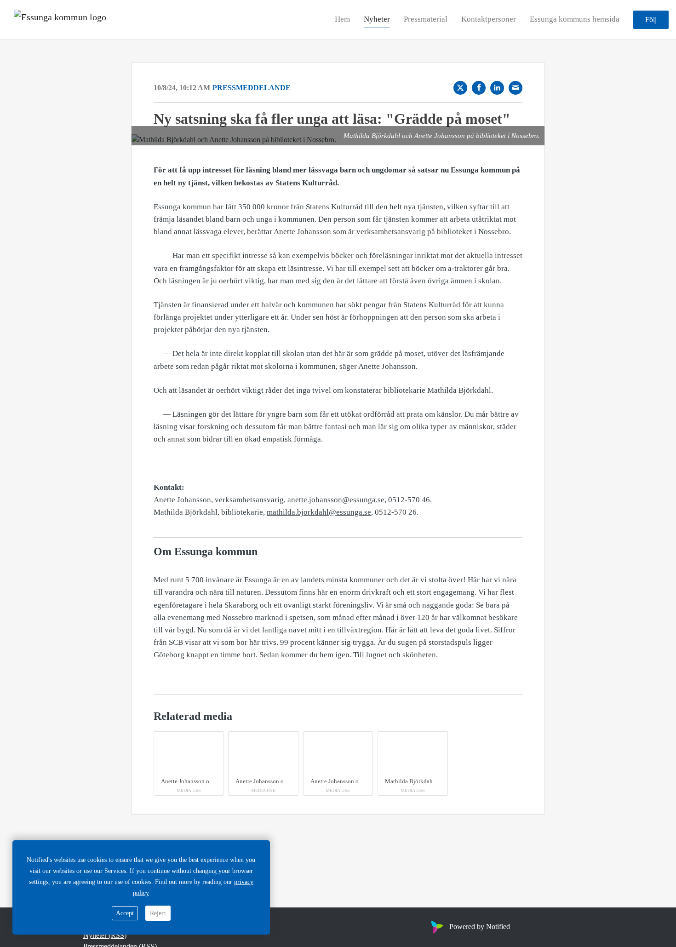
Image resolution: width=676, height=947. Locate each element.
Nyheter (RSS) (104, 935)
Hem (342, 19)
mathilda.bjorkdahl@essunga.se (319, 512)
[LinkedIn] (497, 88)
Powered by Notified (479, 926)
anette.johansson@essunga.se (335, 499)
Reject (158, 913)
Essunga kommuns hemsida (574, 19)
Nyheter (377, 19)
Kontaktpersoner (488, 19)
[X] (460, 88)
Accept (125, 913)
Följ (651, 19)
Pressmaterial (425, 19)
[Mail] (515, 88)
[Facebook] (479, 88)
